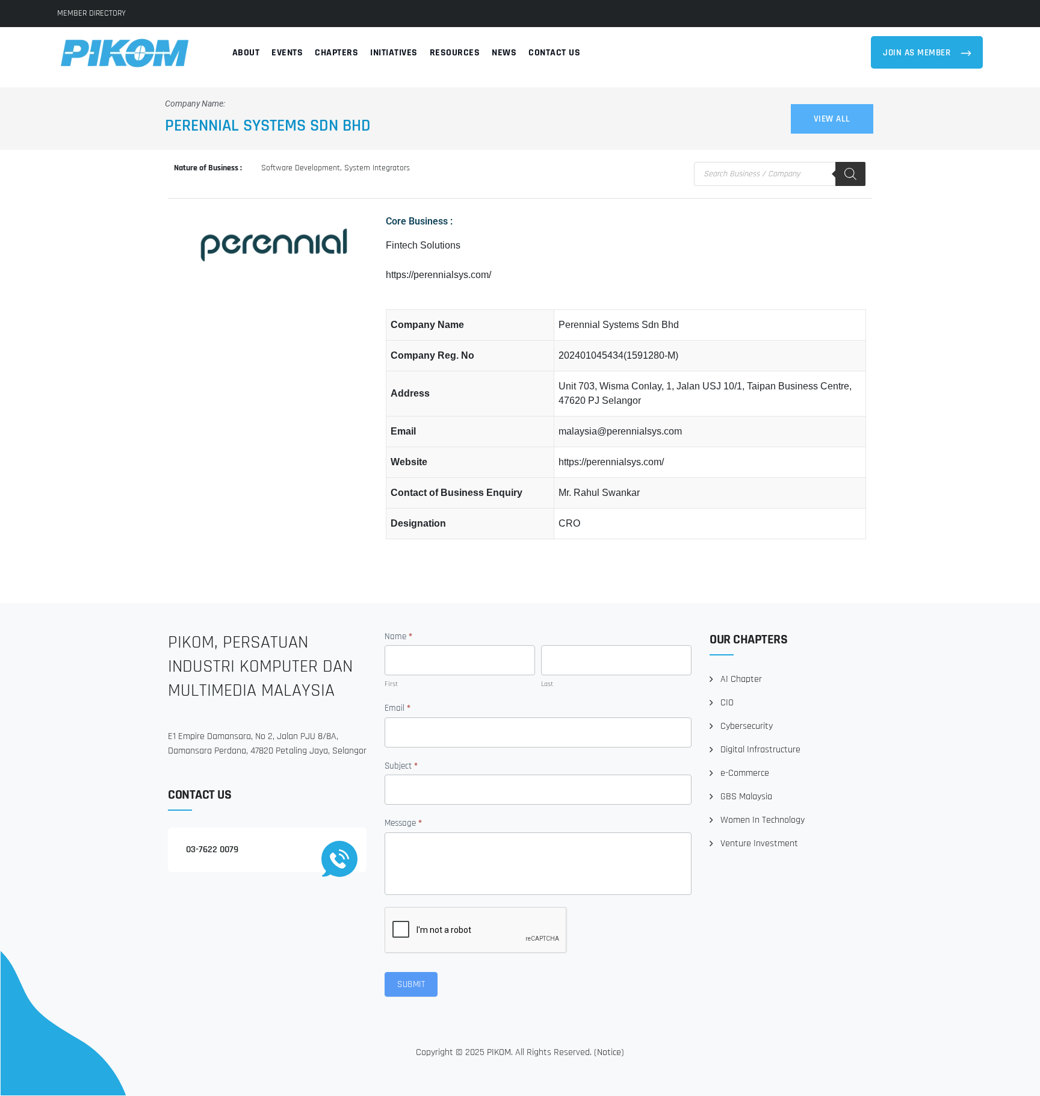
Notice (609, 1052)
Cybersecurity (746, 726)
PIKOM (499, 1052)
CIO (727, 702)
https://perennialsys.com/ (438, 275)
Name (398, 636)
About (246, 52)
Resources (455, 52)
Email (397, 708)
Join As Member (918, 52)
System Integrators (377, 168)
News (504, 52)
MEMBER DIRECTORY (91, 13)
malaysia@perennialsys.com (620, 431)
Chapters (336, 52)
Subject (401, 766)
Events (287, 52)
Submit (411, 984)
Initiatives (394, 52)
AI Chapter (741, 679)
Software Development (300, 168)
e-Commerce (744, 773)
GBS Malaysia (746, 796)
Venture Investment (759, 843)
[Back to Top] (1014, 1076)
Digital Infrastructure (760, 749)
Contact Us (554, 52)
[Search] (850, 174)
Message (403, 823)
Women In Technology (762, 820)
